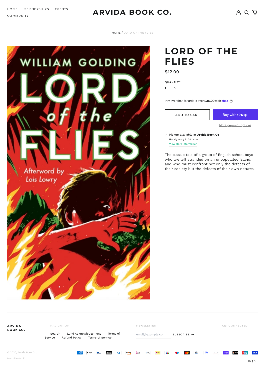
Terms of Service (100, 337)
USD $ (249, 361)
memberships (36, 9)
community (18, 16)
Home (116, 32)
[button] (246, 12)
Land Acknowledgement (84, 333)
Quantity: (173, 82)
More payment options (235, 125)
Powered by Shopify (16, 358)
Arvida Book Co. (132, 12)
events (61, 9)
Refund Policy (71, 337)
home (12, 9)
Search (55, 333)
